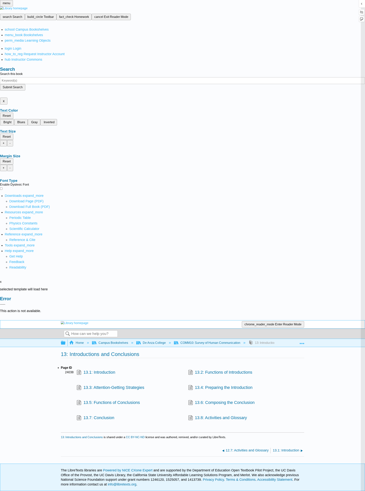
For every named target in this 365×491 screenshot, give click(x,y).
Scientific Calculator (24, 229)
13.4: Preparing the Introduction (223, 387)
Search (67, 334)
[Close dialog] (2, 304)
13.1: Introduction (99, 372)
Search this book (11, 73)
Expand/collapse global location (302, 342)
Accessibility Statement (274, 479)
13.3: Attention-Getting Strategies (113, 387)
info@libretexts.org (121, 484)
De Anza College (154, 342)
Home (80, 342)
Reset (7, 115)
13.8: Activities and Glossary (221, 417)
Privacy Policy (213, 479)
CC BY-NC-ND (135, 437)
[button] (16, 262)
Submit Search (13, 87)
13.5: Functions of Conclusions (111, 402)
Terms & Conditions (241, 479)
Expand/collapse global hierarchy (65, 343)
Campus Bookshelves (113, 342)
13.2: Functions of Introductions (223, 372)
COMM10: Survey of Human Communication (210, 342)
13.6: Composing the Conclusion (225, 402)
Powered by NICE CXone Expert (128, 470)
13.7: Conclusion (98, 417)
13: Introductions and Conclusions (82, 437)
